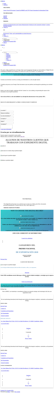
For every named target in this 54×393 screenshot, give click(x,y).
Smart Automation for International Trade (39, 10)
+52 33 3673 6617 (5, 323)
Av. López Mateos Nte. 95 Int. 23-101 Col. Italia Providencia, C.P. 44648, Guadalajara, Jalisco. (22, 321)
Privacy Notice (28, 338)
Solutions (28, 328)
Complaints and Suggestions (7, 311)
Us (28, 336)
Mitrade (5, 17)
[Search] (17, 52)
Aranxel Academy (5, 315)
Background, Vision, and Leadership (11, 33)
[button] (6, 129)
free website (17, 391)
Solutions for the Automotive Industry (37, 24)
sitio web (22, 136)
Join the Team (4, 306)
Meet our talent (23, 33)
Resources (29, 33)
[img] (3, 259)
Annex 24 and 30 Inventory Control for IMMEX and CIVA (16, 10)
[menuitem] (4, 3)
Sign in (5, 42)
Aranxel (5, 15)
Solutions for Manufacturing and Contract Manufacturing (16, 24)
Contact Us (3, 308)
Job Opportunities (5, 313)
